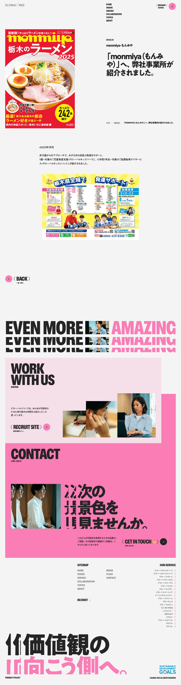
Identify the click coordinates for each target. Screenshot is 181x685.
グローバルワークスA (165, 580)
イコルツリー (168, 611)
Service (110, 11)
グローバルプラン (166, 589)
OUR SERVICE (168, 565)
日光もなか (169, 614)
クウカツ (169, 617)
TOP (108, 123)
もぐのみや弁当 (167, 608)
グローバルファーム (165, 598)
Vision (109, 8)
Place (109, 574)
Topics (109, 17)
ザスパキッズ (168, 602)
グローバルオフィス (165, 620)
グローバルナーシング (164, 592)
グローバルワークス (165, 583)
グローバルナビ (167, 586)
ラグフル (169, 626)
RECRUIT (82, 600)
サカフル (169, 623)
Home (109, 4)
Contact (111, 578)
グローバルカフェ (166, 605)
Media (117, 123)
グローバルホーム (166, 577)
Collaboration (114, 14)
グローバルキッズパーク (164, 571)
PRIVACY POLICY (12, 677)
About (109, 21)
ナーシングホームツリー (164, 595)
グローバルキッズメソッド (163, 574)
